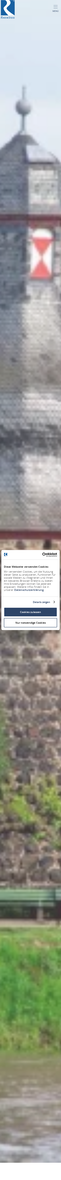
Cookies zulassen (30, 612)
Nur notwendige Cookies (30, 622)
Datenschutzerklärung (29, 590)
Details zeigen (41, 602)
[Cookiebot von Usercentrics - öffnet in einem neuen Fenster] (43, 555)
